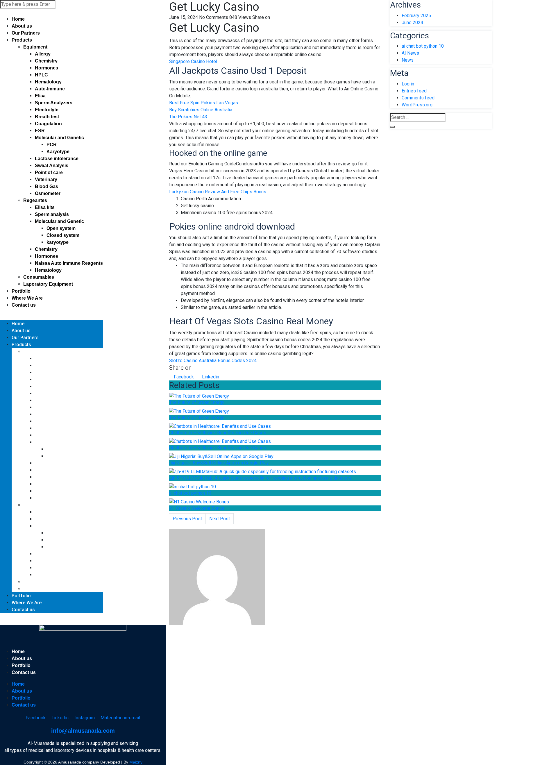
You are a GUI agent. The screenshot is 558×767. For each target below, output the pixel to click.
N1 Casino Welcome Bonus (196, 508)
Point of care (49, 172)
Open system (61, 228)
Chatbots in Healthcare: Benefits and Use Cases (217, 432)
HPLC (41, 74)
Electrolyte (46, 109)
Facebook (183, 377)
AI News (410, 53)
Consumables (38, 277)
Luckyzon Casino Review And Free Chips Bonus (217, 191)
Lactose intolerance (56, 158)
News (408, 60)
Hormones (46, 67)
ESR (40, 130)
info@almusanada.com (83, 730)
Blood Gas (46, 186)
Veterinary (46, 179)
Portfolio (21, 291)
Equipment (35, 46)
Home (18, 19)
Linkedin (210, 377)
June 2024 (412, 22)
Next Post (219, 518)
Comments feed (418, 98)
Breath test (47, 116)
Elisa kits (45, 207)
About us (22, 26)
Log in (408, 84)
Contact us (24, 305)
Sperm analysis (52, 214)
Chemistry (46, 60)
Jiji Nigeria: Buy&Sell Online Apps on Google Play (219, 463)
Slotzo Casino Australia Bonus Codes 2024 (213, 360)
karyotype (57, 242)
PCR (51, 144)
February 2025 (416, 15)
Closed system (62, 235)
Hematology (48, 81)
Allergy (43, 53)
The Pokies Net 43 (188, 116)
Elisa (40, 95)
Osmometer (47, 193)
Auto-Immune (50, 88)
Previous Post (187, 518)
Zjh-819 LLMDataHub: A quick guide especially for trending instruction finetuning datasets (260, 478)
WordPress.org (417, 105)
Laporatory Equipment (48, 284)
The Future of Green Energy (196, 402)
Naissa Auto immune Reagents (69, 263)
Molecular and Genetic (59, 137)
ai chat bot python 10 (190, 493)
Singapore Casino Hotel (193, 61)
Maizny (135, 762)
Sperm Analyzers (53, 102)
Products (22, 39)
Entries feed (414, 91)
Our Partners (26, 33)
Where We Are (27, 298)
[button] (51, 316)
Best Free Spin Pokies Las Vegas (203, 103)
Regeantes (35, 200)
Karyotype (57, 151)
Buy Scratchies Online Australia (200, 109)
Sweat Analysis (51, 165)
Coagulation (48, 123)
